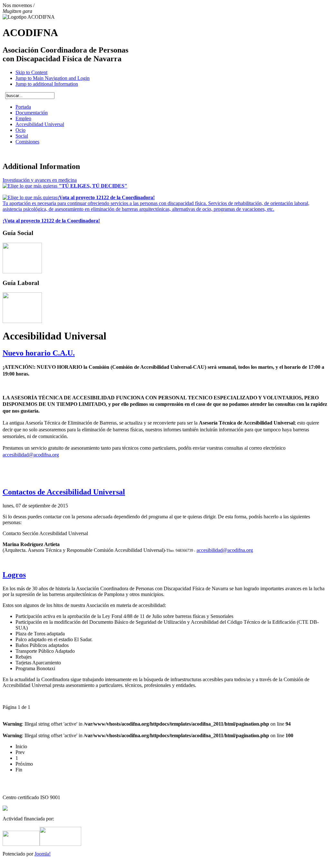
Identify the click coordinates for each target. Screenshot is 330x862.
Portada (23, 107)
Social (21, 136)
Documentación (31, 112)
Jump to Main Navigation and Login (52, 78)
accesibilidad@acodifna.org (31, 454)
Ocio (20, 130)
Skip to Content (31, 72)
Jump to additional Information (46, 84)
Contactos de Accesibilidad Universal (64, 492)
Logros (14, 575)
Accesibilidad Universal (39, 124)
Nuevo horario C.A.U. (39, 353)
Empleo (23, 118)
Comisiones (27, 141)
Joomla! (42, 854)
